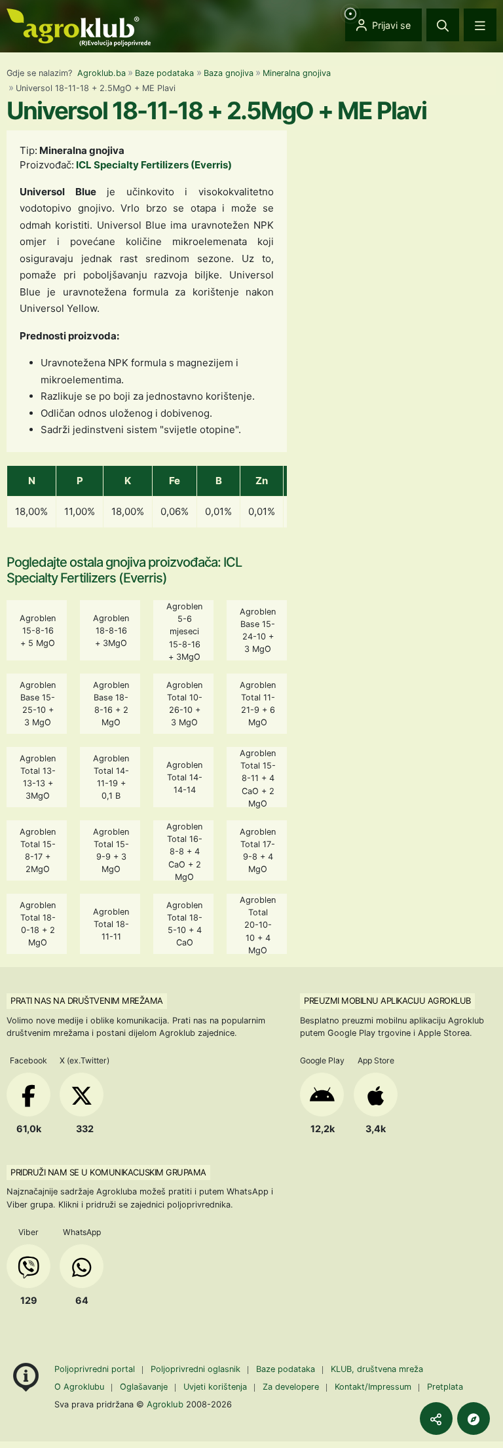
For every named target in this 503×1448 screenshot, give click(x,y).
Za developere (291, 1387)
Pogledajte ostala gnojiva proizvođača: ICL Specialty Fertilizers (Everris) (124, 570)
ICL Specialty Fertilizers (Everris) (154, 165)
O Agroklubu (79, 1387)
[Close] (442, 25)
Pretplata (445, 1387)
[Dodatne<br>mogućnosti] (473, 1418)
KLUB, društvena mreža (377, 1369)
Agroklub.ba (101, 73)
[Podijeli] (436, 1418)
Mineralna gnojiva (297, 73)
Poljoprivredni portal (96, 1369)
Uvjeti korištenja (215, 1387)
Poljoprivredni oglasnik (197, 1369)
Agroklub (165, 1404)
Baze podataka (164, 73)
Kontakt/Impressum (373, 1387)
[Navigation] (480, 25)
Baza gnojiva (228, 73)
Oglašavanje (144, 1387)
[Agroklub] (79, 26)
